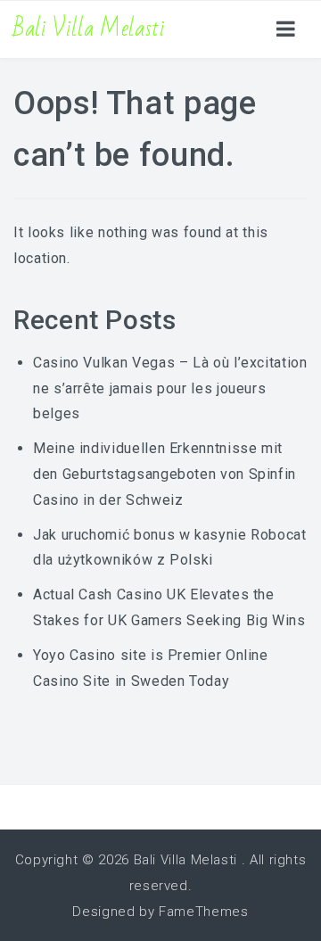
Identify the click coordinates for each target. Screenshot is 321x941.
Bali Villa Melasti (89, 28)
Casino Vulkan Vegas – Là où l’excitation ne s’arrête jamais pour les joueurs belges (170, 388)
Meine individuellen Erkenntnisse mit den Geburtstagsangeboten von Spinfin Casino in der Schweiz (164, 474)
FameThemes (203, 912)
